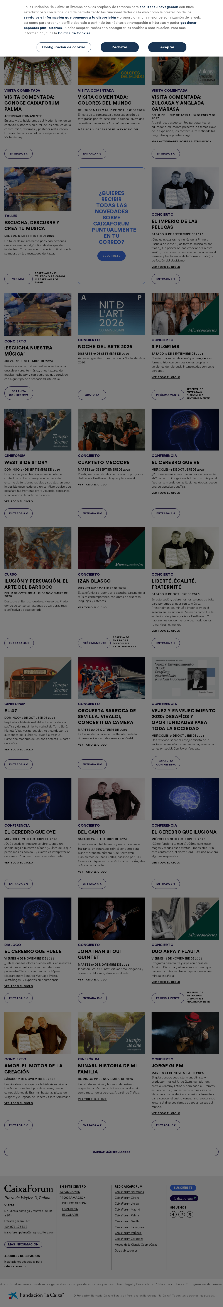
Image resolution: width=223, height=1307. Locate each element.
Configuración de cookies (64, 47)
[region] (111, 28)
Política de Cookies (74, 33)
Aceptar (167, 47)
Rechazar (119, 47)
